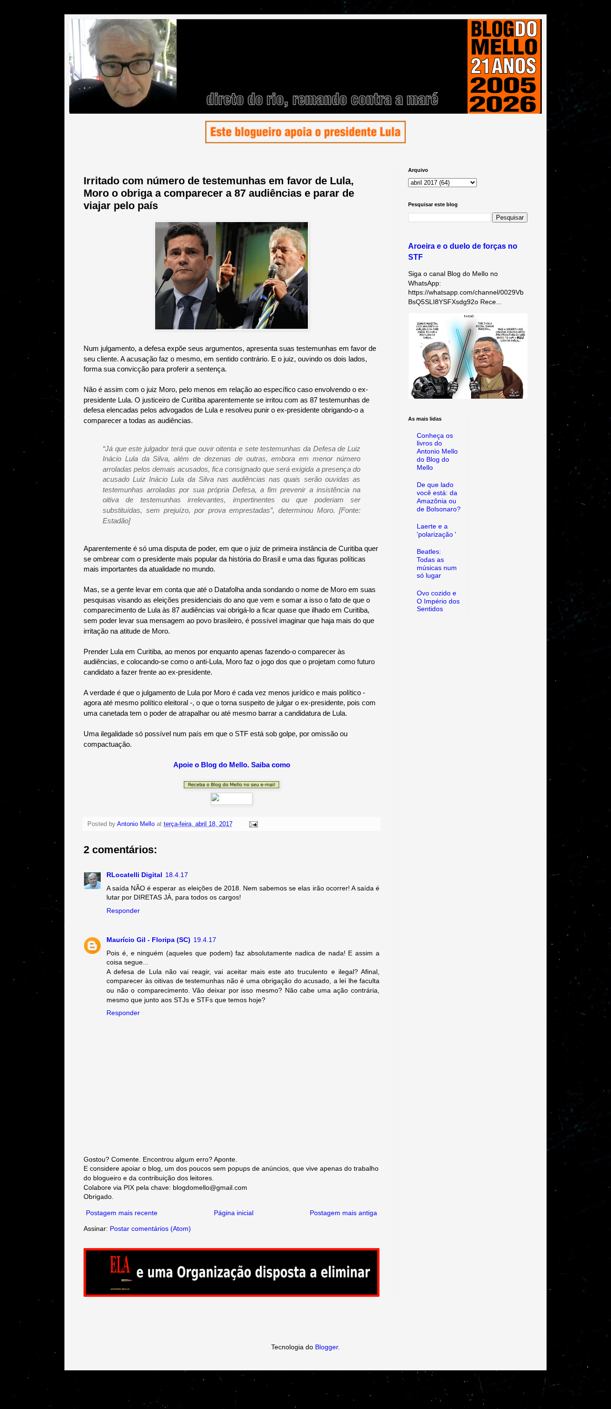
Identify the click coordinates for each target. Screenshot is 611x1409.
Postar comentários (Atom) (150, 1228)
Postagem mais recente (122, 1213)
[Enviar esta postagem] (253, 824)
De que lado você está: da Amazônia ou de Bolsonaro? (439, 496)
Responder (123, 910)
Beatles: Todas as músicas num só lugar (437, 563)
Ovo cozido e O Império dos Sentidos (438, 601)
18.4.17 (176, 875)
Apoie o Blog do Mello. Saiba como (231, 765)
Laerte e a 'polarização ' (436, 530)
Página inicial (233, 1213)
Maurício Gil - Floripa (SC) (148, 939)
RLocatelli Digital (134, 875)
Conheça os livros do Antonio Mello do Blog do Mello (437, 451)
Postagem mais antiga (343, 1213)
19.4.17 (204, 939)
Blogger (326, 1347)
